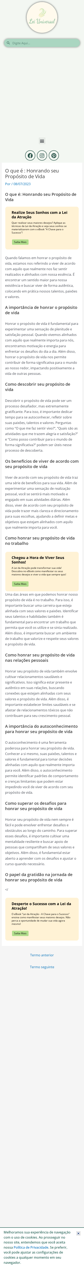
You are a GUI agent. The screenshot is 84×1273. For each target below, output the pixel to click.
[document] (42, 636)
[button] (78, 1233)
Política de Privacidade (31, 1247)
